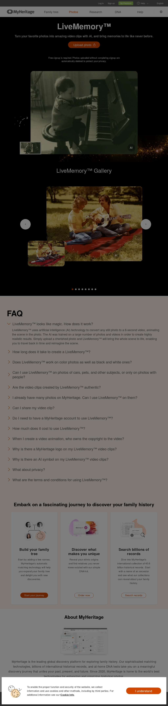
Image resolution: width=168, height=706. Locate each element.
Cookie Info (67, 695)
